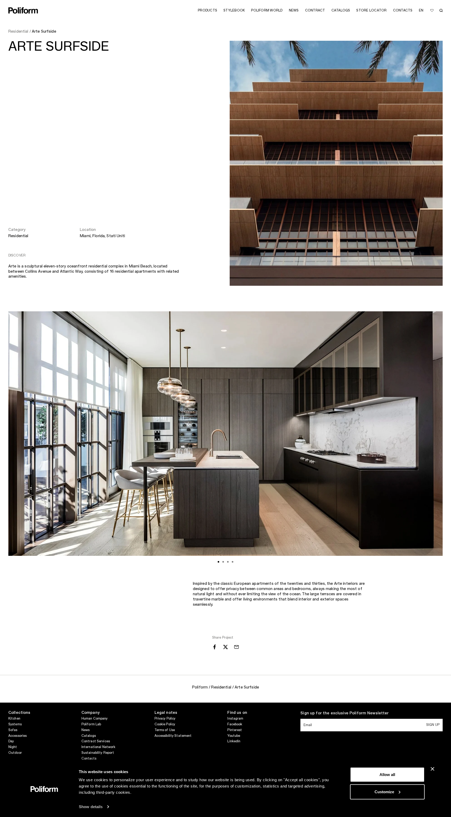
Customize (384, 791)
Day (11, 741)
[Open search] (441, 10)
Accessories (17, 735)
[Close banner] (432, 769)
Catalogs (88, 735)
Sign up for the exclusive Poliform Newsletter (344, 713)
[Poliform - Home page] (23, 10)
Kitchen (14, 718)
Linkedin (233, 741)
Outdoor (15, 752)
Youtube (233, 735)
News (85, 730)
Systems (15, 724)
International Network (98, 747)
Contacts (88, 758)
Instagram (235, 718)
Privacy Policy (165, 718)
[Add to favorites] (432, 10)
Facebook (234, 724)
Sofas (12, 730)
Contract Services (95, 741)
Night (12, 747)
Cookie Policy (165, 724)
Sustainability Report (97, 752)
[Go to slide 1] (218, 562)
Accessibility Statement (173, 735)
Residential (18, 236)
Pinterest (234, 730)
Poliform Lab (91, 724)
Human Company (94, 718)
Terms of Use (165, 730)
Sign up (433, 724)
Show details (91, 806)
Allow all (387, 774)
